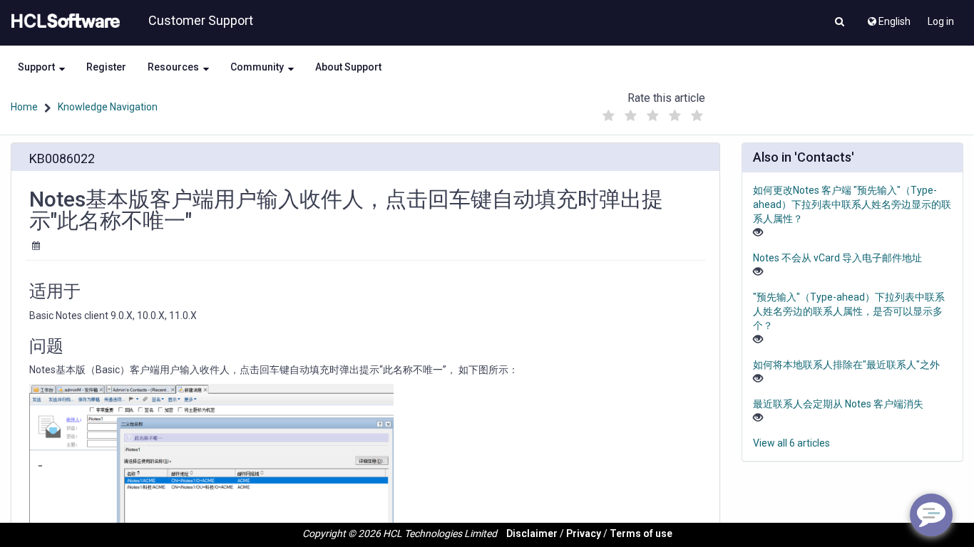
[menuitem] (888, 18)
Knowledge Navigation (108, 107)
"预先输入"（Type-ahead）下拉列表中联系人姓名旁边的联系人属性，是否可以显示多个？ (849, 311)
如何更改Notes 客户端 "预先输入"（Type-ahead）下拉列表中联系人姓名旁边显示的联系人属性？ (852, 204)
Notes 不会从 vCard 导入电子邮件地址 (837, 258)
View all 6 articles (791, 443)
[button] (839, 23)
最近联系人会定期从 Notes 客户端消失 (838, 404)
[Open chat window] (931, 515)
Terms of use (641, 533)
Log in (941, 21)
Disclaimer (532, 533)
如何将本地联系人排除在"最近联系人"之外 (846, 364)
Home (24, 107)
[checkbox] (608, 116)
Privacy (583, 533)
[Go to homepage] (62, 21)
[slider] (652, 112)
